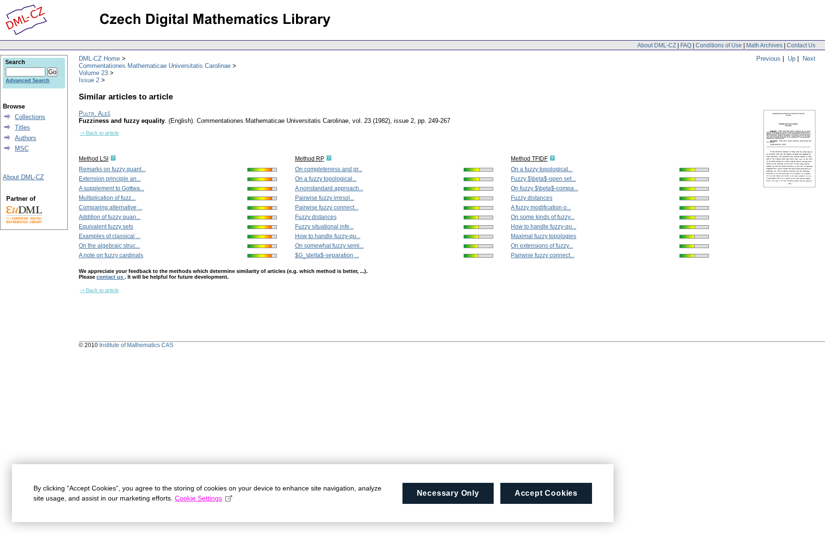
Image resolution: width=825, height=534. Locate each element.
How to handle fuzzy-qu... (327, 236)
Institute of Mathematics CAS (136, 345)
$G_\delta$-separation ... (327, 255)
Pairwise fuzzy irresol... (324, 198)
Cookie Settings (198, 498)
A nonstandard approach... (329, 188)
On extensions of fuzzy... (542, 245)
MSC (22, 148)
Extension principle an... (110, 178)
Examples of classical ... (109, 236)
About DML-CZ (656, 45)
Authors (25, 138)
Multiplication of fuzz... (107, 198)
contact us (110, 277)
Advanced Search (28, 80)
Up (791, 58)
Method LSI (93, 158)
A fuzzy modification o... (541, 207)
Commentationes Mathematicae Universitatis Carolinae (155, 65)
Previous (768, 58)
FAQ (685, 45)
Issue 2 (89, 80)
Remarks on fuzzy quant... (112, 169)
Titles (22, 127)
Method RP (309, 158)
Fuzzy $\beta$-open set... (543, 178)
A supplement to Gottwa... (111, 188)
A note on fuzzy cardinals (111, 255)
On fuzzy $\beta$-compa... (544, 188)
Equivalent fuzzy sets (106, 226)
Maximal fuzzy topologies (543, 236)
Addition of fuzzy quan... (109, 217)
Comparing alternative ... (110, 207)
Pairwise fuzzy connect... (327, 207)
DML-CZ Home (99, 58)
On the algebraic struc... (109, 245)
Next (809, 58)
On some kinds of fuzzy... (542, 217)
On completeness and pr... (328, 169)
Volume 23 (93, 72)
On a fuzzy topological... (326, 178)
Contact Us (801, 45)
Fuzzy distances (316, 217)
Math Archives (764, 45)
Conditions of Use (719, 45)
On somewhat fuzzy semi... (329, 245)
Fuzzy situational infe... (324, 226)
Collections (30, 116)
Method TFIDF (529, 158)
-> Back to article (99, 133)
